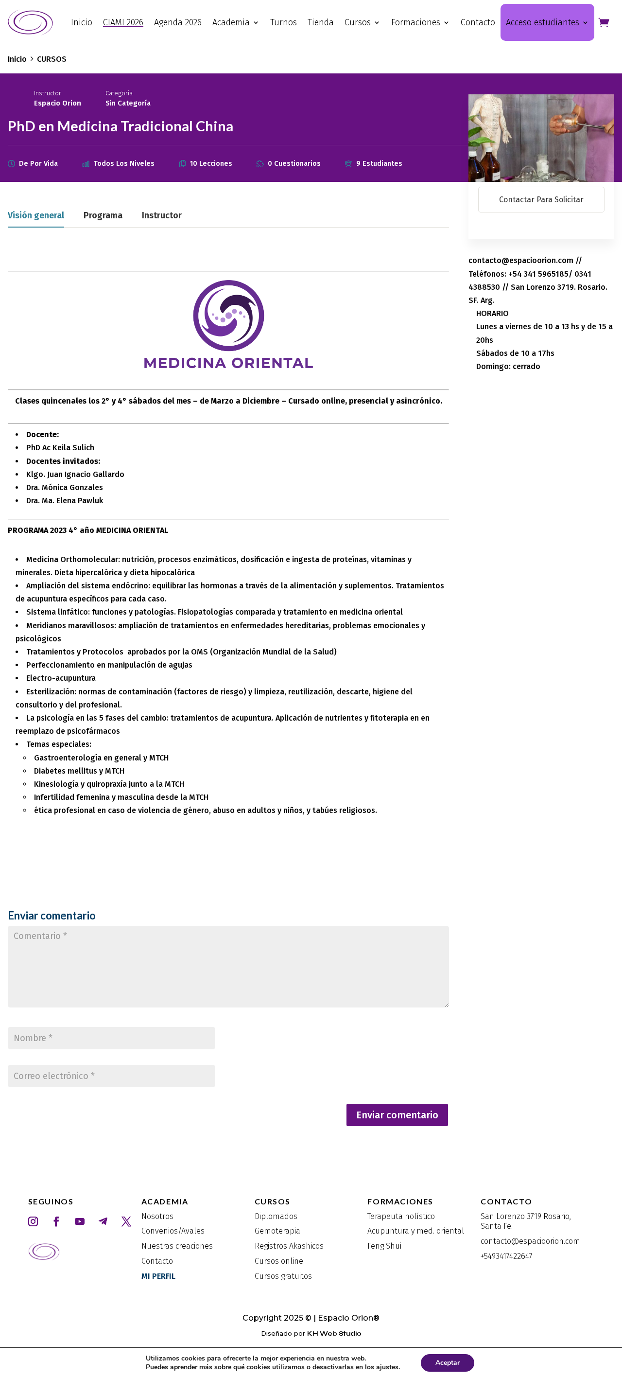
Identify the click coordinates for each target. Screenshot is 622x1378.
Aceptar (447, 1362)
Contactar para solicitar (541, 199)
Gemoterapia (277, 1231)
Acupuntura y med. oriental (415, 1231)
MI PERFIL (158, 1276)
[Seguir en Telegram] (103, 1221)
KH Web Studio (334, 1334)
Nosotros (157, 1216)
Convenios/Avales (173, 1231)
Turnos (283, 22)
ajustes (387, 1367)
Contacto (478, 22)
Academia (231, 22)
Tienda (321, 22)
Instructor (47, 93)
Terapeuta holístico (401, 1216)
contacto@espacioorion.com (530, 1241)
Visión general (36, 216)
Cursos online (279, 1261)
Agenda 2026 (178, 22)
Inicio (81, 22)
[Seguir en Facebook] (56, 1221)
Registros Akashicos (289, 1246)
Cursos (358, 22)
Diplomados (276, 1216)
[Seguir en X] (126, 1221)
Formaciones (415, 22)
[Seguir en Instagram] (33, 1221)
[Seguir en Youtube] (79, 1221)
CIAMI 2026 (123, 22)
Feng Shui (384, 1246)
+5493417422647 (507, 1256)
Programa (103, 216)
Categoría (119, 93)
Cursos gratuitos (283, 1276)
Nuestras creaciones (177, 1246)
